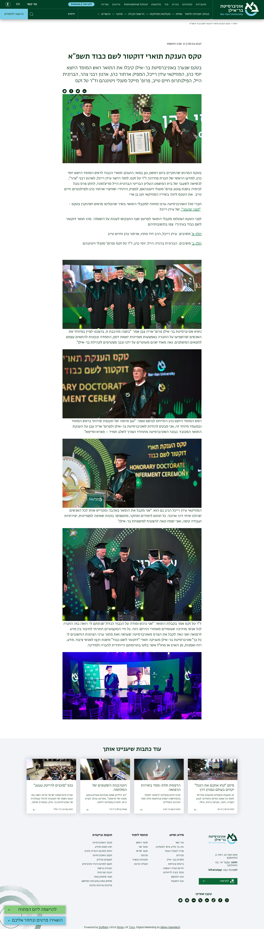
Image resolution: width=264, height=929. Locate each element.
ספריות (105, 4)
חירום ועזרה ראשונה (173, 868)
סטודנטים (187, 4)
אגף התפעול (177, 881)
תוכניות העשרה (140, 859)
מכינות (144, 855)
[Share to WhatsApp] (64, 92)
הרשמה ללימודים (14, 14)
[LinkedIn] (207, 901)
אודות (179, 14)
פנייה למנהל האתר (174, 851)
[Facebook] (220, 901)
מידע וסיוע (176, 835)
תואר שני (143, 847)
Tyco (132, 927)
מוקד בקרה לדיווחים (173, 872)
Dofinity (103, 927)
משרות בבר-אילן (175, 859)
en (18, 4)
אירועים (116, 4)
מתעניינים (201, 4)
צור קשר (32, 4)
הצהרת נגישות (105, 868)
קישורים (105, 14)
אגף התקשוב (177, 877)
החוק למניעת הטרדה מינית (98, 851)
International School (136, 4)
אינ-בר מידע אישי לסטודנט (170, 847)
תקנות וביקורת (102, 835)
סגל (166, 4)
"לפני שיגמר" (191, 209)
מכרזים (180, 855)
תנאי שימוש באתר (103, 877)
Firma (120, 927)
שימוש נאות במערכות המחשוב (96, 881)
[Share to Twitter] (78, 92)
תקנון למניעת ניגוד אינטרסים (97, 864)
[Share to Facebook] (71, 92)
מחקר (119, 14)
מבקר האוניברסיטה (102, 842)
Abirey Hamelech (170, 927)
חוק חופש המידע (103, 847)
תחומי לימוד (140, 835)
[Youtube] (187, 901)
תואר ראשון (142, 842)
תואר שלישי (142, 851)
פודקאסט (156, 4)
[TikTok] (214, 901)
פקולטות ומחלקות (160, 14)
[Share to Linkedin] (84, 92)
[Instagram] (227, 901)
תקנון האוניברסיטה (102, 855)
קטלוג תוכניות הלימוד (197, 14)
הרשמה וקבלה (136, 14)
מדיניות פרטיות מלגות (100, 885)
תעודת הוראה (141, 864)
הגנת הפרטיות (105, 872)
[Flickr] (194, 901)
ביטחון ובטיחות (176, 864)
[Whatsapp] (180, 901)
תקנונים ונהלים (104, 859)
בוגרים (175, 4)
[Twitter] (200, 901)
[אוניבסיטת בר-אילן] (239, 9)
